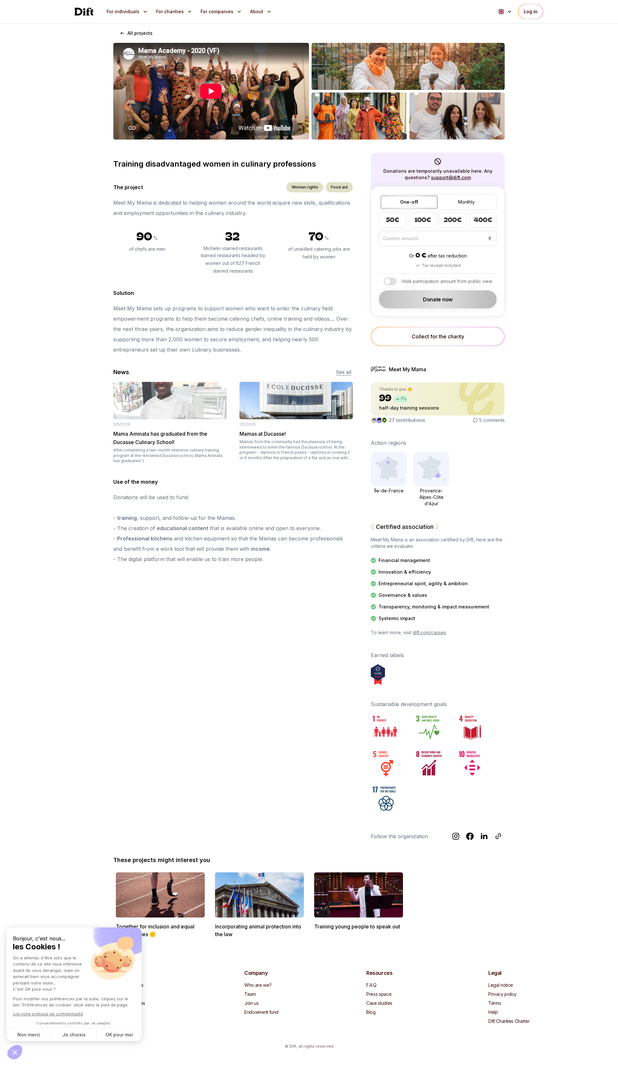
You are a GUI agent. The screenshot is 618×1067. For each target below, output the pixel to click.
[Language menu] (506, 11)
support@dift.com (451, 177)
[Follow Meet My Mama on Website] (498, 836)
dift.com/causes (429, 632)
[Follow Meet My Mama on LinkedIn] (484, 836)
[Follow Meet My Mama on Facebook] (470, 836)
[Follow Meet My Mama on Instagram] (455, 836)
